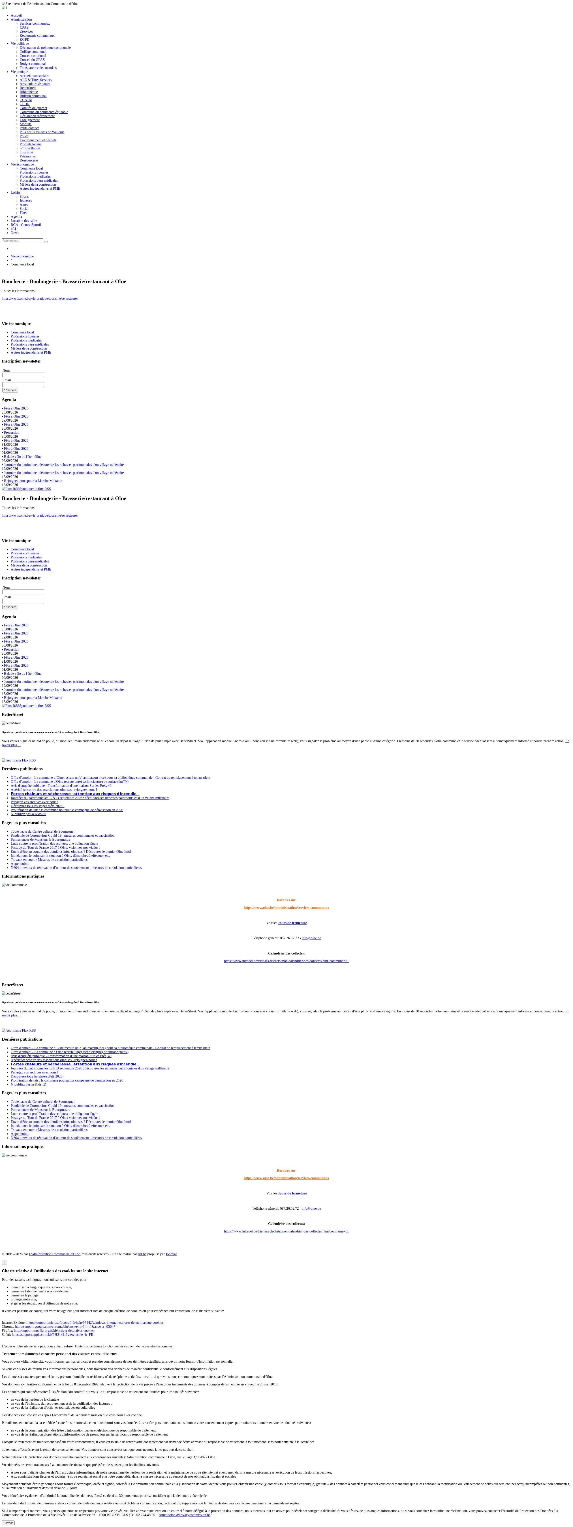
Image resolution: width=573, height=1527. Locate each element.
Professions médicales (35, 176)
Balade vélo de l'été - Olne (22, 456)
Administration (22, 19)
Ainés (24, 204)
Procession (11, 432)
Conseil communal (33, 55)
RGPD (25, 39)
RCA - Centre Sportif (26, 225)
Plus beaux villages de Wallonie (42, 132)
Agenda (16, 216)
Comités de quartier (33, 108)
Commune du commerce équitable (44, 112)
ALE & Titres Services (36, 80)
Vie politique (21, 43)
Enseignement (30, 120)
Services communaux (35, 23)
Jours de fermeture (292, 923)
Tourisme (26, 152)
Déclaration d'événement (37, 116)
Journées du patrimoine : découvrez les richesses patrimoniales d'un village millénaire (64, 465)
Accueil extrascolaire (34, 76)
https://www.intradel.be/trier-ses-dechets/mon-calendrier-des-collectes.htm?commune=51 (286, 961)
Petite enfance (29, 128)
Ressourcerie (29, 160)
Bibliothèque (29, 92)
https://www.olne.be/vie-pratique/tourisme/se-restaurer (40, 298)
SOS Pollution (30, 148)
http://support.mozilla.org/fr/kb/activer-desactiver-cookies (54, 1330)
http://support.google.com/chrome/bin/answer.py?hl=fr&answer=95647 (65, 1326)
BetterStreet (28, 88)
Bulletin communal (33, 96)
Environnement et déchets (38, 140)
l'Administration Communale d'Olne (54, 1254)
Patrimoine (27, 156)
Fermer (8, 1523)
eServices (26, 31)
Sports (24, 196)
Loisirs (16, 192)
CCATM (26, 100)
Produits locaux (31, 144)
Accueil (16, 15)
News (15, 233)
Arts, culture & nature (35, 84)
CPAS (24, 27)
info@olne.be (311, 938)
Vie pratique (20, 72)
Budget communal (33, 64)
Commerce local (31, 168)
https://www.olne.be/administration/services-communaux (286, 908)
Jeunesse (26, 200)
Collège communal (33, 51)
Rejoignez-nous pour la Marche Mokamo (33, 481)
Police (24, 136)
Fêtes (23, 212)
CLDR (25, 104)
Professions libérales (34, 172)
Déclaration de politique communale (45, 47)
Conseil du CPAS (32, 60)
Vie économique (23, 164)
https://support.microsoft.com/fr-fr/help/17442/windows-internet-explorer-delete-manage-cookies (95, 1322)
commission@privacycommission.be (184, 1515)
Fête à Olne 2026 (16, 408)
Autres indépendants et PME (40, 188)
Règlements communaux (37, 35)
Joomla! (171, 1254)
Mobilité (26, 124)
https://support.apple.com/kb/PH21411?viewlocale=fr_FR (52, 1334)
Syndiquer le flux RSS (35, 489)
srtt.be (142, 1254)
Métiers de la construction (38, 184)
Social (24, 208)
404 (13, 229)
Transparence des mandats (38, 68)
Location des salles (24, 221)
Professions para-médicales (39, 180)
